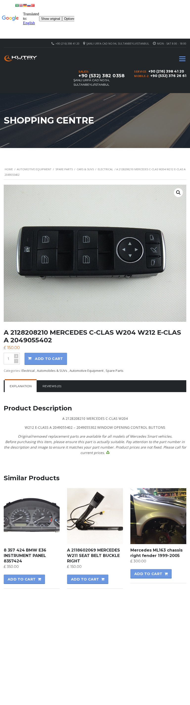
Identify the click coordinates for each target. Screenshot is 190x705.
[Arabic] (17, 5)
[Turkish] (33, 5)
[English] (21, 5)
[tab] (21, 386)
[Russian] (29, 5)
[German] (25, 5)
